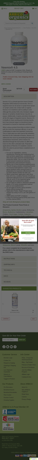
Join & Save (28, 232)
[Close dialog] (36, 219)
